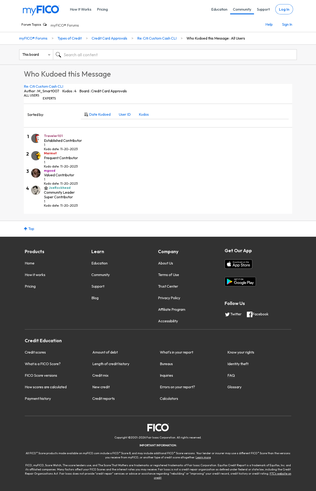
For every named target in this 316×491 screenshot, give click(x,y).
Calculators (169, 398)
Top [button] (31, 228)
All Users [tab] (31, 95)
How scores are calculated (46, 387)
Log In (284, 9)
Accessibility (168, 321)
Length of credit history (110, 363)
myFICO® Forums (65, 25)
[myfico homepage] (41, 10)
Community (242, 9)
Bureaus (166, 363)
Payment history (38, 398)
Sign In (287, 24)
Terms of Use (168, 274)
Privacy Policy (169, 297)
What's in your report (176, 352)
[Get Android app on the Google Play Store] (240, 281)
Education (219, 9)
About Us (165, 263)
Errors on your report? (177, 387)
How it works (35, 274)
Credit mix (100, 375)
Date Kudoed (100, 114)
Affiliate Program (171, 309)
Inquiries (166, 375)
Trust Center (168, 286)
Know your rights (240, 352)
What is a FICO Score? (43, 363)
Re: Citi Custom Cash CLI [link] (157, 38)
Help (269, 24)
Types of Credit (69, 38)
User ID (125, 114)
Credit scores (35, 352)
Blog (95, 297)
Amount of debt (105, 352)
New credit (101, 387)
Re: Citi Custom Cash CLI (43, 86)
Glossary (234, 387)
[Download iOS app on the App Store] (238, 264)
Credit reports (103, 398)
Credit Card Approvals (109, 38)
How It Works (80, 9)
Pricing (102, 9)
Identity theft (237, 363)
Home (29, 263)
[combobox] (175, 54)
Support (263, 9)
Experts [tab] (49, 98)
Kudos (144, 114)
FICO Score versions (41, 375)
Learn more (203, 457)
